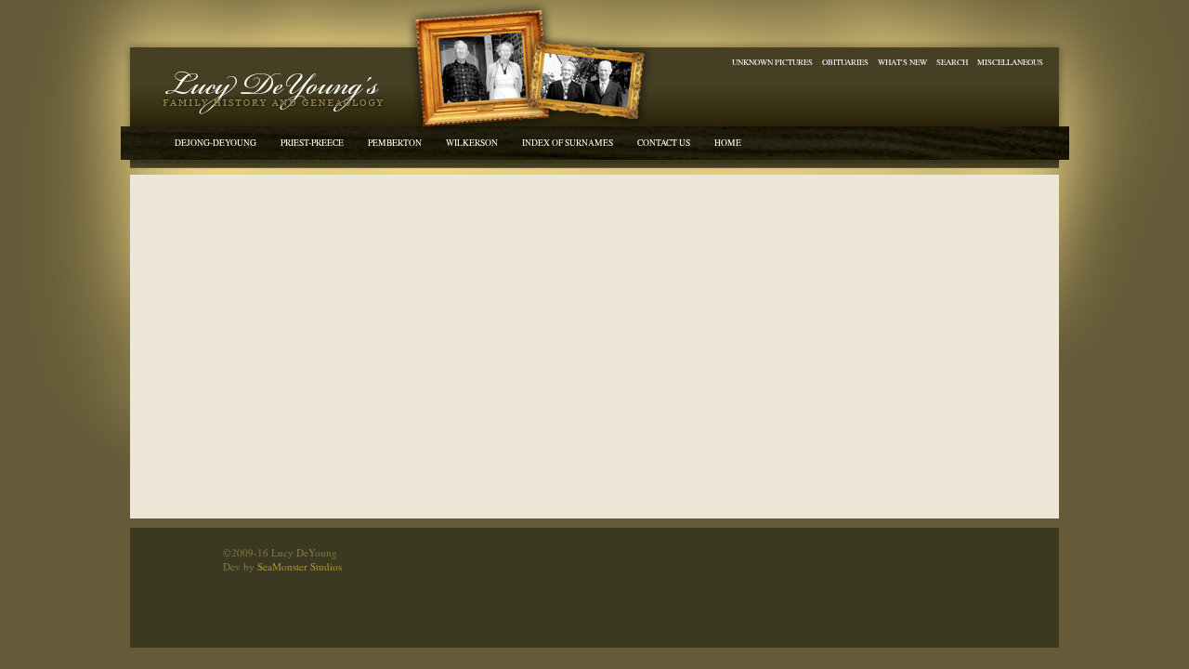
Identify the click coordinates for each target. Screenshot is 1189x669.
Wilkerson (472, 143)
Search (952, 62)
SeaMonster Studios (299, 566)
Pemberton (395, 143)
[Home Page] (269, 90)
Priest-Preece (312, 143)
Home (727, 143)
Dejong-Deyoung (215, 143)
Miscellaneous (1010, 62)
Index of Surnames (567, 143)
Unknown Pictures (772, 62)
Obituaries (845, 62)
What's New (902, 62)
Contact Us (663, 143)
